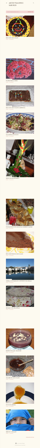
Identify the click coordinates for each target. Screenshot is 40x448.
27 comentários (11, 179)
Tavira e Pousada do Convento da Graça (19, 281)
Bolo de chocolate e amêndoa (15, 107)
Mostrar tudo (30, 11)
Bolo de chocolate (12, 38)
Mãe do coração (11, 432)
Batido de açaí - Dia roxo (13, 351)
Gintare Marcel (23, 445)
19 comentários (11, 82)
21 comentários (11, 109)
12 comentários (11, 406)
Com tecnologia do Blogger (21, 443)
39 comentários (11, 352)
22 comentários (11, 136)
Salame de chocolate (13, 378)
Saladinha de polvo (12, 134)
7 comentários (11, 433)
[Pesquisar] (33, 3)
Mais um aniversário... (13, 178)
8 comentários (11, 228)
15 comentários (11, 309)
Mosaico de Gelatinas (13, 308)
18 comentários (11, 39)
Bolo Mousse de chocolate (14, 254)
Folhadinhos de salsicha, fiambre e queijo (19, 227)
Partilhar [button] (7, 39)
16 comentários (11, 255)
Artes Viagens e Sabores (16, 4)
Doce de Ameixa (11, 405)
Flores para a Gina (12, 80)
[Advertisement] (20, 49)
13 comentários (11, 282)
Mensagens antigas (30, 437)
